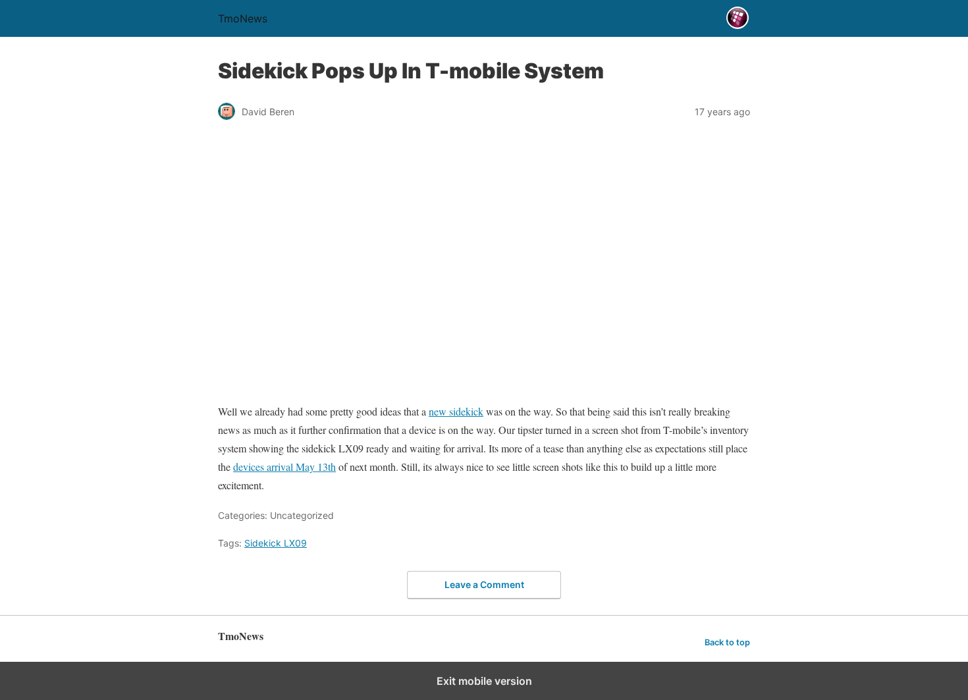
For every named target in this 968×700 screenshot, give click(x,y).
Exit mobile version (484, 680)
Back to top (727, 642)
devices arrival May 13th (284, 466)
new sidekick (456, 411)
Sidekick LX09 (275, 543)
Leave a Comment (484, 584)
